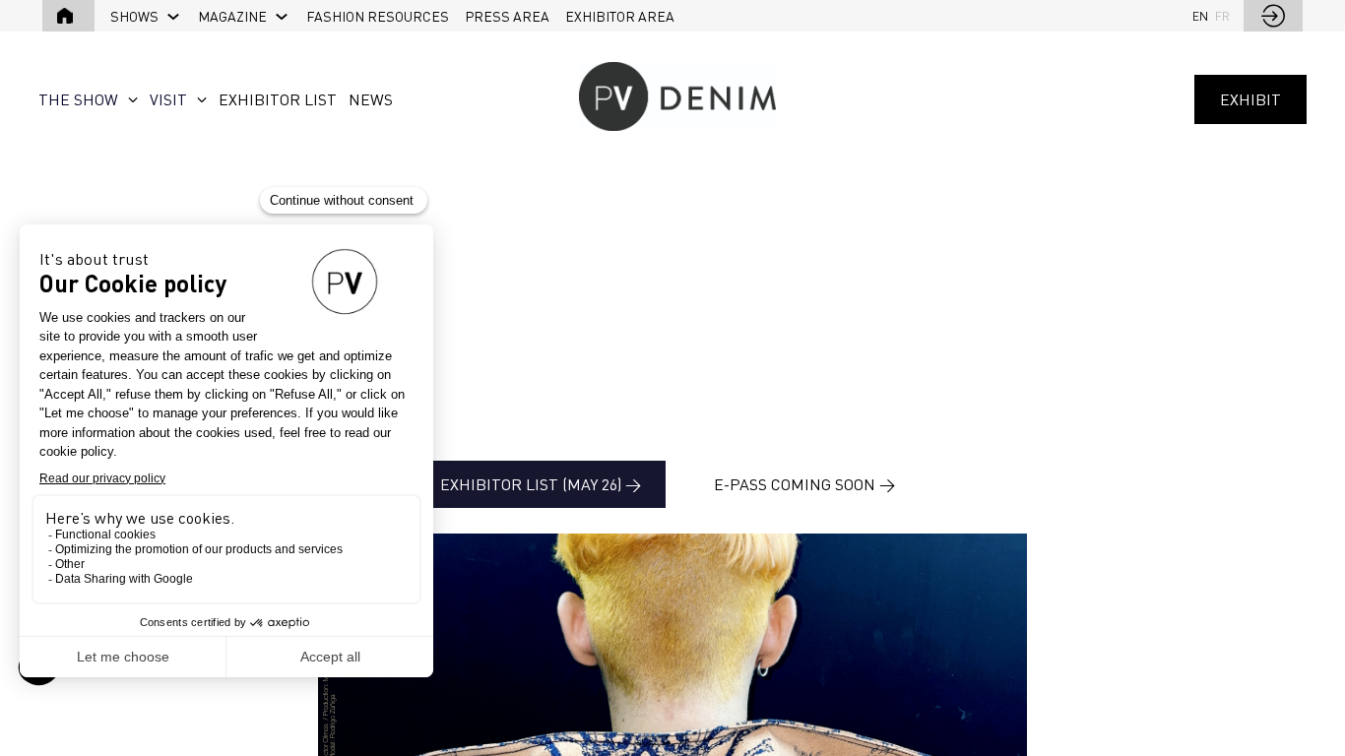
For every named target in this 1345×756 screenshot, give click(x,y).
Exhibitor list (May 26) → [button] (540, 484)
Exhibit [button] (1250, 99)
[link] (146, 16)
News (371, 99)
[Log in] (1273, 16)
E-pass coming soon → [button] (804, 484)
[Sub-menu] (173, 17)
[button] (68, 16)
